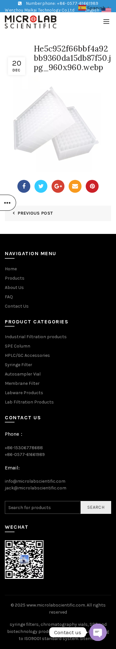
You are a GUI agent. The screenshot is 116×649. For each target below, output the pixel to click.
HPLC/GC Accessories (27, 355)
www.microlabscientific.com (55, 605)
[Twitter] (40, 186)
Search (95, 507)
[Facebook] (23, 186)
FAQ (9, 297)
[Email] (75, 186)
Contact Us (17, 306)
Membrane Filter (22, 383)
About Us (14, 287)
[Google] (58, 186)
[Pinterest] (92, 186)
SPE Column (17, 346)
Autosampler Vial (23, 374)
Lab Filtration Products (29, 402)
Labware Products (24, 392)
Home (11, 269)
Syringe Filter (18, 364)
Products (14, 278)
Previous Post (35, 213)
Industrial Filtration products (36, 336)
